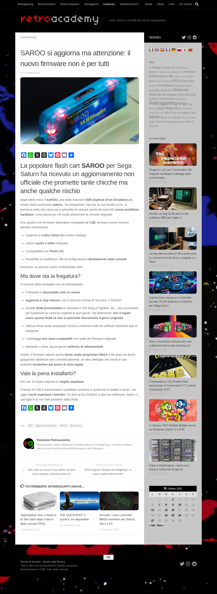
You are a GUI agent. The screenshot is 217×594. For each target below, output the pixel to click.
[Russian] (179, 49)
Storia (160, 4)
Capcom (154, 71)
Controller (177, 77)
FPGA (176, 81)
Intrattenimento (129, 4)
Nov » (160, 525)
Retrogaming (25, 4)
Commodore (188, 71)
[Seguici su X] (184, 37)
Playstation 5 (180, 99)
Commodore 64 (161, 76)
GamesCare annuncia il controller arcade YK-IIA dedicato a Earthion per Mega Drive (170, 301)
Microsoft (161, 90)
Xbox (188, 121)
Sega (182, 103)
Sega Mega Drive (169, 108)
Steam (154, 117)
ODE (30, 425)
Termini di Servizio (30, 561)
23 (173, 515)
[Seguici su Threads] (189, 37)
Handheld (153, 86)
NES (170, 90)
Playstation (167, 98)
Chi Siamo (185, 4)
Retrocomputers (69, 4)
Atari (173, 67)
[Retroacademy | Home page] (63, 20)
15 (166, 510)
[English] (157, 49)
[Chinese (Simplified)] (190, 49)
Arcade (165, 67)
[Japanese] (185, 49)
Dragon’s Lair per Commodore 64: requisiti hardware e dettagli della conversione (170, 173)
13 (152, 510)
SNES (167, 112)
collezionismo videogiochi (169, 72)
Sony (193, 113)
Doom (189, 76)
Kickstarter (179, 85)
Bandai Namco (182, 68)
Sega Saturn (76, 425)
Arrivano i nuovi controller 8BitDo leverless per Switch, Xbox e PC (117, 519)
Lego (152, 90)
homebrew (165, 85)
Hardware (109, 4)
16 (173, 510)
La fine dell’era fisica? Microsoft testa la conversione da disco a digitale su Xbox (173, 257)
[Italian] (151, 49)
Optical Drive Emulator (46, 425)
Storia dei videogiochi (172, 117)
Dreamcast (155, 81)
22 (166, 515)
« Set (152, 525)
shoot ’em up (156, 112)
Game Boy (187, 80)
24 (179, 515)
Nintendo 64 (157, 94)
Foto (171, 4)
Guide (148, 4)
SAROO (63, 425)
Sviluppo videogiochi (175, 121)
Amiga (156, 67)
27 (152, 520)
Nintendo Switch (175, 94)
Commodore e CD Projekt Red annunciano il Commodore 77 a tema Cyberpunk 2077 (172, 385)
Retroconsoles (46, 4)
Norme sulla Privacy (54, 561)
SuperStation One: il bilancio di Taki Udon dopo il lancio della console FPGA (38, 519)
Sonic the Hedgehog (181, 113)
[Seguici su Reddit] (195, 37)
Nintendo (181, 89)
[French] (168, 49)
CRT (184, 77)
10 (179, 504)
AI (150, 68)
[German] (174, 49)
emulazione (166, 81)
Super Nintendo (156, 121)
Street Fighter (190, 118)
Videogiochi (91, 4)
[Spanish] (162, 49)
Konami (189, 86)
